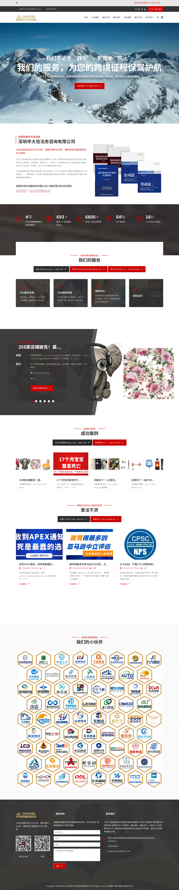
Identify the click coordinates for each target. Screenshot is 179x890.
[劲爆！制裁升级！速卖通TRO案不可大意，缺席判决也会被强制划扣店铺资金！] (140, 556)
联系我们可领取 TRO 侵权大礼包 (60, 2)
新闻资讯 (104, 519)
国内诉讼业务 (124, 269)
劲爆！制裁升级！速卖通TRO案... (138, 587)
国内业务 (117, 17)
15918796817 (51, 9)
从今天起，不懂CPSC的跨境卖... (86, 564)
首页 (86, 17)
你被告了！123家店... (68, 480)
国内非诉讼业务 (86, 269)
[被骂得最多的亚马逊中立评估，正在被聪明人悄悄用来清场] (39, 544)
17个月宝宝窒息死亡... (31, 480)
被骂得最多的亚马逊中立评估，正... (38, 564)
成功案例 (127, 17)
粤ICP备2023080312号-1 (124, 886)
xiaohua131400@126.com (30, 9)
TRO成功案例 (70, 442)
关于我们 (149, 17)
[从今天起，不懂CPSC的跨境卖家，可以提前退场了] (89, 544)
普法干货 (138, 17)
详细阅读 (22, 584)
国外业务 (106, 17)
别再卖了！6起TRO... (105, 480)
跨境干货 (72, 519)
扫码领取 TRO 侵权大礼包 (87, 86)
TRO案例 (95, 17)
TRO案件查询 (156, 9)
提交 (58, 866)
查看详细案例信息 (40, 391)
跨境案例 (107, 442)
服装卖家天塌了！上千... (144, 480)
